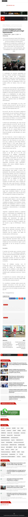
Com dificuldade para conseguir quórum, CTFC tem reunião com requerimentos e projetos (16, 472)
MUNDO (20, 447)
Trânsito (18, 456)
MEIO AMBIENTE (9, 447)
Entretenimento (14, 437)
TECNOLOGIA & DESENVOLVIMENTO (8, 456)
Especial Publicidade (5, 440)
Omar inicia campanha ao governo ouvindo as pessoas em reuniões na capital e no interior (17, 398)
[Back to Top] (14, 513)
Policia (24, 447)
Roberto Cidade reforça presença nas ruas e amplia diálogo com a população (18, 363)
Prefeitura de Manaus (5, 451)
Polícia (2, 449)
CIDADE (14, 430)
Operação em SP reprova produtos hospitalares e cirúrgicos (15, 479)
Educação (3, 435)
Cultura (23, 430)
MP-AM (15, 447)
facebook (20, 354)
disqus (25, 354)
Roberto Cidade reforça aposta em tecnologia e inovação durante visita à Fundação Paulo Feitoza (18, 371)
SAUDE (18, 451)
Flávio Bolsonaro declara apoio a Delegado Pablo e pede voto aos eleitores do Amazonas (16, 378)
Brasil (22, 428)
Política (12, 449)
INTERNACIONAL (21, 444)
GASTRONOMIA (9, 442)
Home (4, 25)
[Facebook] (25, 1)
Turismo (24, 456)
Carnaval (3, 430)
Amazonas (8, 25)
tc (17, 454)
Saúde (22, 451)
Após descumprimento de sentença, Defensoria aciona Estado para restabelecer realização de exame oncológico (13, 321)
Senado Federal (4, 454)
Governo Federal (4, 444)
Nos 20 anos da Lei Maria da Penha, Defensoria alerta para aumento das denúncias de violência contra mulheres (12, 308)
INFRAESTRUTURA (13, 444)
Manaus (3, 447)
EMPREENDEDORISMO (5, 437)
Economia (23, 432)
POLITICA (7, 449)
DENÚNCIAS (3, 432)
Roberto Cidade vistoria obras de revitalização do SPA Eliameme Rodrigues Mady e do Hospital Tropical (18, 384)
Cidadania (9, 430)
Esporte (13, 440)
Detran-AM (9, 432)
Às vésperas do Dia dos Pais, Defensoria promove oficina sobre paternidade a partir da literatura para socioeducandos (13, 334)
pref (16, 449)
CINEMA (19, 430)
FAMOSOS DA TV (19, 440)
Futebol (2, 442)
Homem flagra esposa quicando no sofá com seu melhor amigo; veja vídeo (16, 463)
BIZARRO (14, 428)
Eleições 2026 (17, 435)
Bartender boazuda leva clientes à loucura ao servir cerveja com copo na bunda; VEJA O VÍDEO (17, 495)
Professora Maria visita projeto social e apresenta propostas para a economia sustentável (18, 391)
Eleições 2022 (10, 435)
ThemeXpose (21, 515)
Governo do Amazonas (19, 442)
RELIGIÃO (13, 451)
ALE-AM (2, 428)
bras (18, 428)
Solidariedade (12, 454)
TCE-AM (21, 454)
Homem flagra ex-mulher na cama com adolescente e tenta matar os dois (16, 486)
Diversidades (16, 432)
